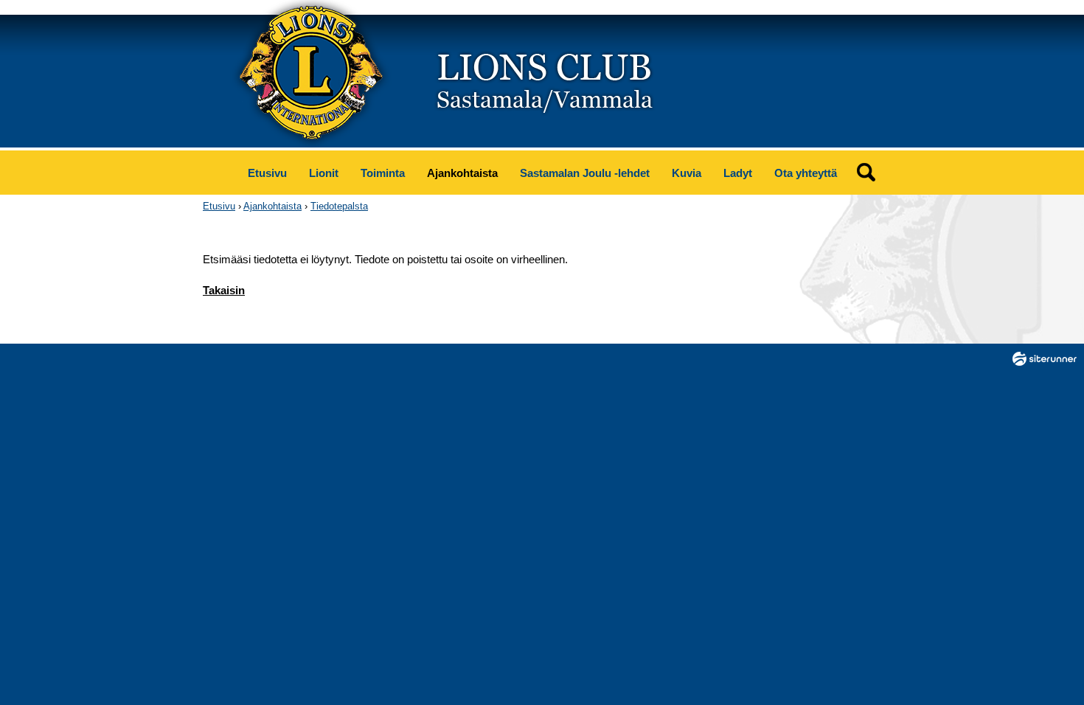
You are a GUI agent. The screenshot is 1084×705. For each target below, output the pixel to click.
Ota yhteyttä (805, 173)
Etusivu (267, 173)
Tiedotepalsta (339, 206)
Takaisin (224, 290)
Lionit (323, 173)
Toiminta (383, 173)
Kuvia (686, 173)
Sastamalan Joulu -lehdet (585, 173)
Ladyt (737, 173)
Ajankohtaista (462, 173)
